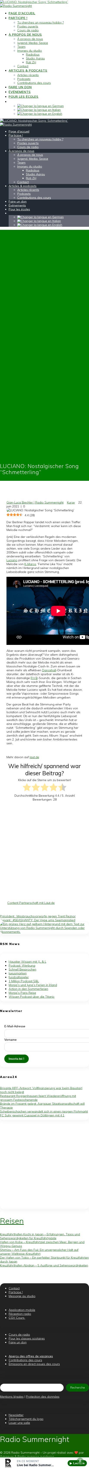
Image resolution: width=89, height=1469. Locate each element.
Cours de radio (28, 30)
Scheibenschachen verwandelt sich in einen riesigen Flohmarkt (44, 1111)
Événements (20, 92)
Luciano (11, 560)
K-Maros (30, 564)
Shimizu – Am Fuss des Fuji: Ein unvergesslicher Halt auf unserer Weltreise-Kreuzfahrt (39, 1252)
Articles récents (28, 75)
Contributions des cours (34, 83)
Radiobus (33, 54)
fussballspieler (19, 977)
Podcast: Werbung (22, 965)
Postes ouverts (27, 26)
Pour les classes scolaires (27, 1338)
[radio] (27, 787)
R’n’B (34, 678)
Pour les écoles (23, 97)
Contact (22, 66)
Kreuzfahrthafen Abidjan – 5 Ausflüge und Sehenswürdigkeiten (44, 1265)
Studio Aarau (35, 58)
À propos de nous (25, 35)
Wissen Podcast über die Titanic (31, 997)
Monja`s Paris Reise (22, 993)
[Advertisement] (44, 851)
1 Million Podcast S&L (24, 981)
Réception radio (20, 1314)
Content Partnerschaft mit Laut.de (31, 903)
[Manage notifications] (80, 1461)
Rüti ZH (31, 62)
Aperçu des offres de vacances (31, 1356)
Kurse (71, 502)
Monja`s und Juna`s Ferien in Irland (33, 985)
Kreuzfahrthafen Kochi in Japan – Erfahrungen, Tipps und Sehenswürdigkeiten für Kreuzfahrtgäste (40, 1236)
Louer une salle (19, 1423)
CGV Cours (17, 1318)
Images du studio (29, 51)
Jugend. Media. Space (32, 43)
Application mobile (22, 1310)
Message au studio (22, 1296)
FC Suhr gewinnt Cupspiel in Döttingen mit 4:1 (32, 1115)
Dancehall (49, 670)
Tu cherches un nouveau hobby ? (40, 22)
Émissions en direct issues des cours (34, 1364)
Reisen (12, 1221)
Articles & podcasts (28, 70)
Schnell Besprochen (22, 969)
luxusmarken (18, 973)
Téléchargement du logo (26, 1419)
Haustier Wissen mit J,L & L (27, 962)
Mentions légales (12, 1397)
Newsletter (16, 1415)
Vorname (10, 1039)
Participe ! (18, 18)
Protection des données (42, 1397)
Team (21, 47)
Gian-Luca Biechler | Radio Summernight (35, 502)
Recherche (77, 1387)
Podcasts (23, 79)
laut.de (34, 757)
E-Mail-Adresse (14, 1026)
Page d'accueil (22, 13)
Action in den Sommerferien (28, 989)
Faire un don (20, 87)
